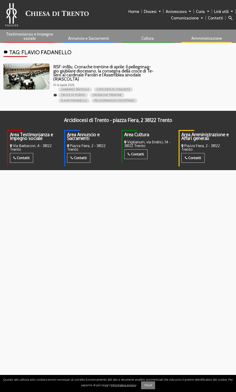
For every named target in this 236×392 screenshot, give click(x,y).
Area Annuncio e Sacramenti (83, 136)
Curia (200, 11)
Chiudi (148, 385)
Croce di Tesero (73, 95)
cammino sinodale (75, 89)
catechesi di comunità (113, 89)
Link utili (221, 11)
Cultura (147, 38)
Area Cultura (136, 134)
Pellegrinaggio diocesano (114, 100)
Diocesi (150, 11)
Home (133, 11)
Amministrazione (206, 38)
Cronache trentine (107, 95)
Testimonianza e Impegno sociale (29, 36)
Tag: (37, 52)
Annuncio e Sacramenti (88, 38)
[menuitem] (134, 12)
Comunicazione (185, 17)
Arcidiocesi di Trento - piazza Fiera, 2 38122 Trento (118, 120)
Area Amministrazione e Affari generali (205, 136)
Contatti (215, 17)
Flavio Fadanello (74, 100)
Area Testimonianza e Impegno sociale (31, 136)
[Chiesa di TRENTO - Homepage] (47, 15)
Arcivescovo (176, 11)
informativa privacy (123, 385)
